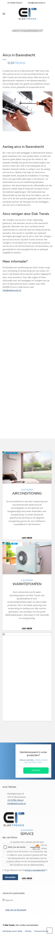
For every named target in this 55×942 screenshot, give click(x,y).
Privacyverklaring (41, 931)
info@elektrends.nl (36, 3)
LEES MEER (27, 538)
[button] (3, 939)
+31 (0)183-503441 (14, 3)
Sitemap (28, 931)
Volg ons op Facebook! (15, 910)
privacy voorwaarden (35, 410)
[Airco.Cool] (27, 13)
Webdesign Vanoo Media (12, 931)
